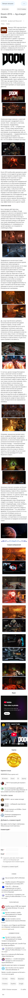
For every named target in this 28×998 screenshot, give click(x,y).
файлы (13, 979)
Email (3, 854)
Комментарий (5, 829)
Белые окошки (7, 3)
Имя (2, 850)
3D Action (5, 778)
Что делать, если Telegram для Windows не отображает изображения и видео (14, 926)
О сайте (23, 989)
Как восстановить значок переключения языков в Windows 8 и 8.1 (14, 920)
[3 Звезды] (4, 774)
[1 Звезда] (1, 774)
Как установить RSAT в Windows (15, 878)
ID (18, 778)
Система (4, 979)
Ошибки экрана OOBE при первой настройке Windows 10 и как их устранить (14, 908)
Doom (12, 778)
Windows (5, 9)
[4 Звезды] (5, 774)
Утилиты (4, 983)
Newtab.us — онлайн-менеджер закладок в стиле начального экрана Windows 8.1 (13, 960)
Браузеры (21, 979)
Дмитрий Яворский (16, 21)
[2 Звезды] (2, 774)
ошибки (13, 983)
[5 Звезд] (6, 774)
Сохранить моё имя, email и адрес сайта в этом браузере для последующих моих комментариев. (13, 859)
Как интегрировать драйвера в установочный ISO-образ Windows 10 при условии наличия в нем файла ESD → (14, 790)
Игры (2, 24)
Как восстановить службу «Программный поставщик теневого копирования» (12, 914)
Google (21, 983)
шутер (24, 778)
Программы (21, 9)
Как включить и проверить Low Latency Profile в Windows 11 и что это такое (14, 896)
